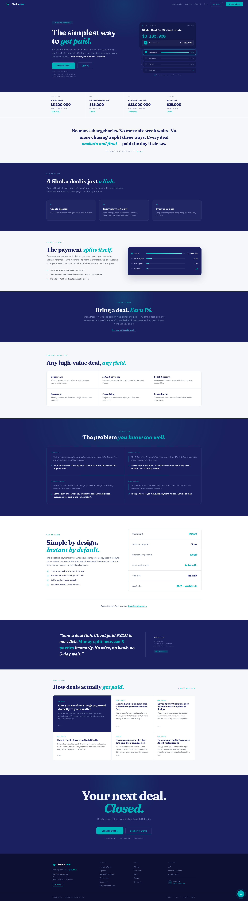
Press (136, 878)
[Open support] (240, 893)
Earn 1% (198, 4)
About (137, 867)
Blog (136, 874)
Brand (193, 897)
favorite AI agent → (137, 606)
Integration (173, 874)
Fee (205, 4)
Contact (137, 882)
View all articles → (186, 688)
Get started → (58, 884)
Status (169, 897)
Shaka (136, 862)
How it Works (105, 867)
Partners (137, 871)
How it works (176, 4)
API (169, 867)
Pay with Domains (107, 886)
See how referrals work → (124, 330)
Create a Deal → (63, 65)
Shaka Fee (104, 878)
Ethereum (104, 882)
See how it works (138, 831)
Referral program (107, 874)
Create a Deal (234, 4)
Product (103, 862)
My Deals (216, 4)
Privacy (184, 897)
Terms (177, 897)
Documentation (175, 871)
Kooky (139, 151)
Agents (188, 4)
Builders (171, 862)
